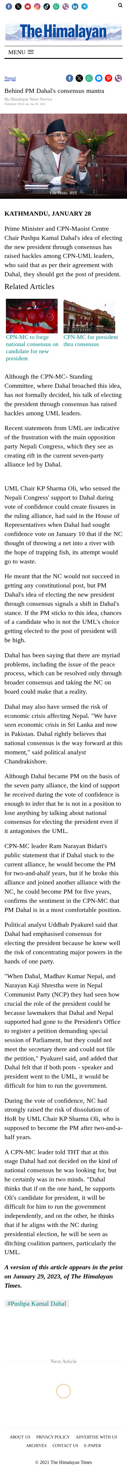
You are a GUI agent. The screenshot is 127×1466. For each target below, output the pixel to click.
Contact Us (65, 1446)
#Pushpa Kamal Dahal (36, 1303)
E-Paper (92, 1446)
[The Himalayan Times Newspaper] (63, 31)
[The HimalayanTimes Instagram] (37, 6)
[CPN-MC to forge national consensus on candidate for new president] (32, 316)
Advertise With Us (96, 1437)
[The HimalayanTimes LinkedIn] (75, 6)
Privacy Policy (53, 1437)
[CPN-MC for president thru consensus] (89, 316)
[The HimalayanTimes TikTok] (47, 6)
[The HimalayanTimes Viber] (65, 6)
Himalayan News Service (31, 99)
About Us (20, 1437)
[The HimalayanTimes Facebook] (9, 6)
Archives (36, 1446)
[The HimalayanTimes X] (18, 6)
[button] (21, 52)
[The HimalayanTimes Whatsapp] (56, 6)
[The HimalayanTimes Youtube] (28, 6)
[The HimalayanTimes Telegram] (84, 6)
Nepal (10, 78)
